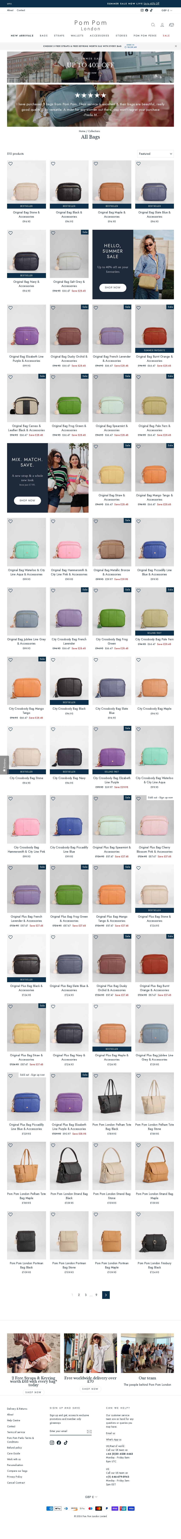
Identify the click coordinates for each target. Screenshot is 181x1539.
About (10, 10)
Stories (121, 35)
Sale (166, 35)
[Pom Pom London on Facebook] (59, 1443)
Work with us (14, 1459)
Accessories (100, 35)
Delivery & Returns (17, 1408)
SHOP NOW (113, 287)
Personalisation (15, 1465)
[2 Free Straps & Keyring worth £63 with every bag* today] (33, 1353)
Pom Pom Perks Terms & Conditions (20, 1440)
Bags (44, 35)
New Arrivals (22, 35)
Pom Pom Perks (145, 35)
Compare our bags (17, 1471)
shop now (90, 1389)
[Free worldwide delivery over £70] (90, 1353)
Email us (110, 1433)
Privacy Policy (14, 1476)
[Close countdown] (176, 46)
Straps (59, 35)
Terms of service (16, 1432)
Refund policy (14, 1447)
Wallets (77, 35)
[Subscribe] (89, 1431)
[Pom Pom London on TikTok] (66, 1443)
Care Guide (13, 1453)
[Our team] (147, 1353)
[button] (10, 163)
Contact (21, 10)
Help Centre (13, 1420)
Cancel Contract (16, 1482)
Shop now (33, 1392)
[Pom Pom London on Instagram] (52, 1443)
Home (82, 131)
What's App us (113, 1439)
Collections (94, 131)
